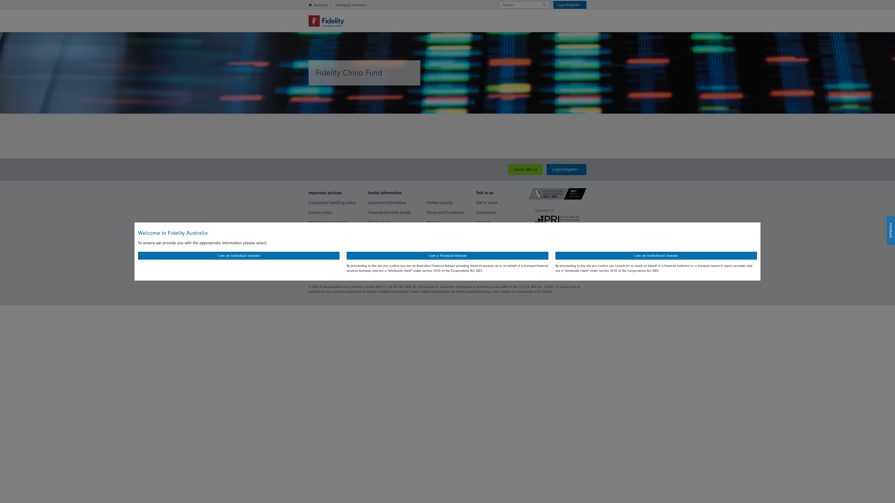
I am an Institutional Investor (656, 256)
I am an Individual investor (239, 256)
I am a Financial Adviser (447, 256)
